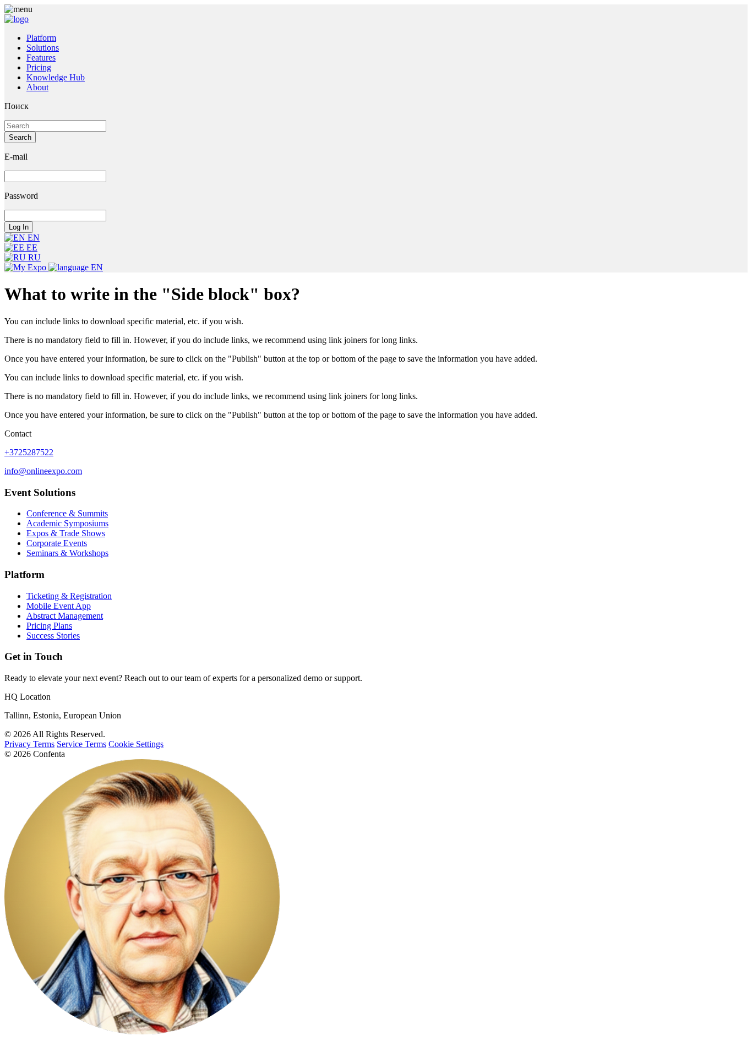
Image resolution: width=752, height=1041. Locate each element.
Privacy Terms (29, 744)
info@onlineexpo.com (43, 471)
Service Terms (81, 744)
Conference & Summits (67, 513)
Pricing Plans (49, 625)
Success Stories (53, 635)
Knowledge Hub (55, 77)
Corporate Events (56, 543)
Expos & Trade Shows (65, 533)
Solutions (42, 47)
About (37, 87)
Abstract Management (64, 615)
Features (41, 57)
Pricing (38, 67)
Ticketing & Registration (69, 596)
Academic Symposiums (67, 523)
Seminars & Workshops (67, 553)
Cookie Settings (136, 744)
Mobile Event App (58, 606)
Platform (41, 37)
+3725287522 (28, 452)
